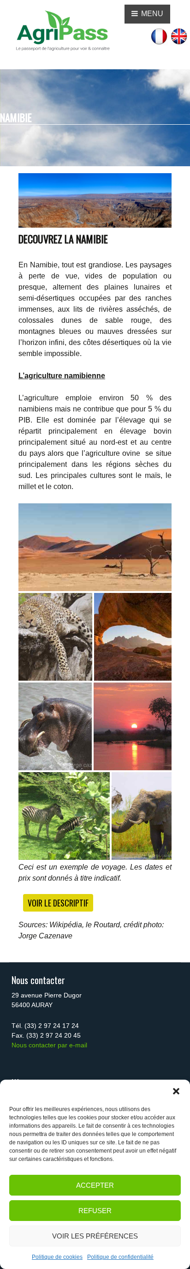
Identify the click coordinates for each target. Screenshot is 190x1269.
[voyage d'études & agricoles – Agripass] (62, 31)
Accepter (95, 1185)
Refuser (95, 1211)
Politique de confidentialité (120, 1257)
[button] (176, 1091)
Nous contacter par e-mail (49, 1045)
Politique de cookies (57, 1257)
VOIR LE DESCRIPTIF (58, 903)
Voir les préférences (95, 1236)
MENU (151, 14)
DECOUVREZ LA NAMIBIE (63, 238)
